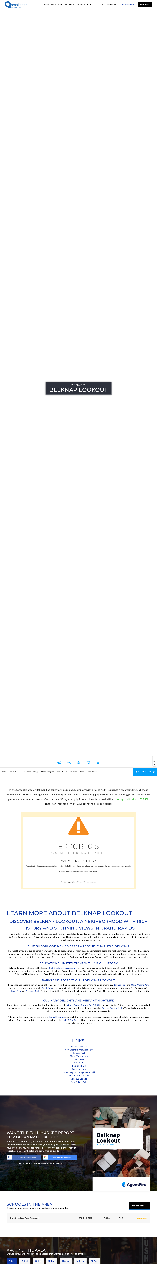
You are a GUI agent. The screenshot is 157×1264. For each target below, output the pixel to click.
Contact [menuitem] (80, 4)
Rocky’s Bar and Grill (112, 1008)
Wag (95, 1261)
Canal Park (46, 988)
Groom (81, 1261)
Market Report (47, 772)
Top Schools (62, 772)
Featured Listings (31, 772)
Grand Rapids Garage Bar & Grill (83, 1005)
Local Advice (92, 772)
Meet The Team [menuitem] (65, 4)
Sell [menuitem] (53, 4)
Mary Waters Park (140, 984)
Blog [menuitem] (89, 4)
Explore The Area (127, 4)
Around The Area (77, 772)
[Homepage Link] (16, 4)
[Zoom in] (154, 758)
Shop (39, 1261)
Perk (53, 1261)
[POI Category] (59, 762)
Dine (12, 1261)
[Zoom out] (154, 761)
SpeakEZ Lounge (57, 1017)
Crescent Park (32, 991)
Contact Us (145, 4)
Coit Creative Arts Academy (63, 968)
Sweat (67, 1261)
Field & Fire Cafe (70, 1020)
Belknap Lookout (79, 1046)
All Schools (138, 1206)
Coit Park (78, 1062)
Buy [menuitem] (46, 4)
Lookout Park (14, 991)
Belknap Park (119, 984)
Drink (26, 1261)
